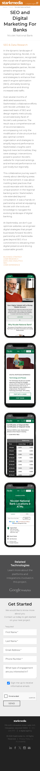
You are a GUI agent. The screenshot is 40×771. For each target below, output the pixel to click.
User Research (10, 259)
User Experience (11, 265)
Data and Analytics (13, 261)
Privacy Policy (24, 739)
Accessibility (21, 741)
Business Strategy (12, 257)
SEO (5, 263)
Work (11, 7)
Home (5, 7)
